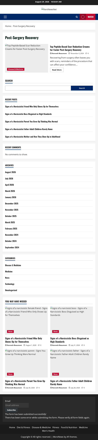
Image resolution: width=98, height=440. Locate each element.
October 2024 (10, 241)
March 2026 (10, 191)
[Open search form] (77, 16)
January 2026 (10, 197)
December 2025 (11, 203)
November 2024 (11, 234)
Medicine (9, 271)
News (7, 277)
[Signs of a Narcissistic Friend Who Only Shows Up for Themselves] (26, 321)
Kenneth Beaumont (59, 53)
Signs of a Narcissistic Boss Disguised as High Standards (28, 113)
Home (12, 427)
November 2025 (11, 209)
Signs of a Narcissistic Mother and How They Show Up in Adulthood (32, 136)
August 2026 (10, 172)
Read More (58, 70)
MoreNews (58, 436)
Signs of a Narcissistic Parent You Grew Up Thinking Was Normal (31, 121)
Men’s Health (48, 430)
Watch (91, 16)
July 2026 (9, 178)
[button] (5, 17)
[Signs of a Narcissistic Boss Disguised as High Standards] (71, 321)
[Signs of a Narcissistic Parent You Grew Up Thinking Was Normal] (26, 363)
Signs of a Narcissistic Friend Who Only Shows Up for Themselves (32, 106)
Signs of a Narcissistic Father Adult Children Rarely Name (29, 129)
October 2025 (10, 216)
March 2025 (10, 222)
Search (9, 80)
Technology (9, 283)
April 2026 (9, 184)
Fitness (55, 427)
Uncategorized (11, 290)
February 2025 (11, 228)
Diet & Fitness (23, 427)
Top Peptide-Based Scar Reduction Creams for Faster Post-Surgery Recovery (26, 58)
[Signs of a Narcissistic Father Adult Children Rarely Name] (71, 363)
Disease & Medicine (15, 69)
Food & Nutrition (69, 427)
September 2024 (12, 247)
